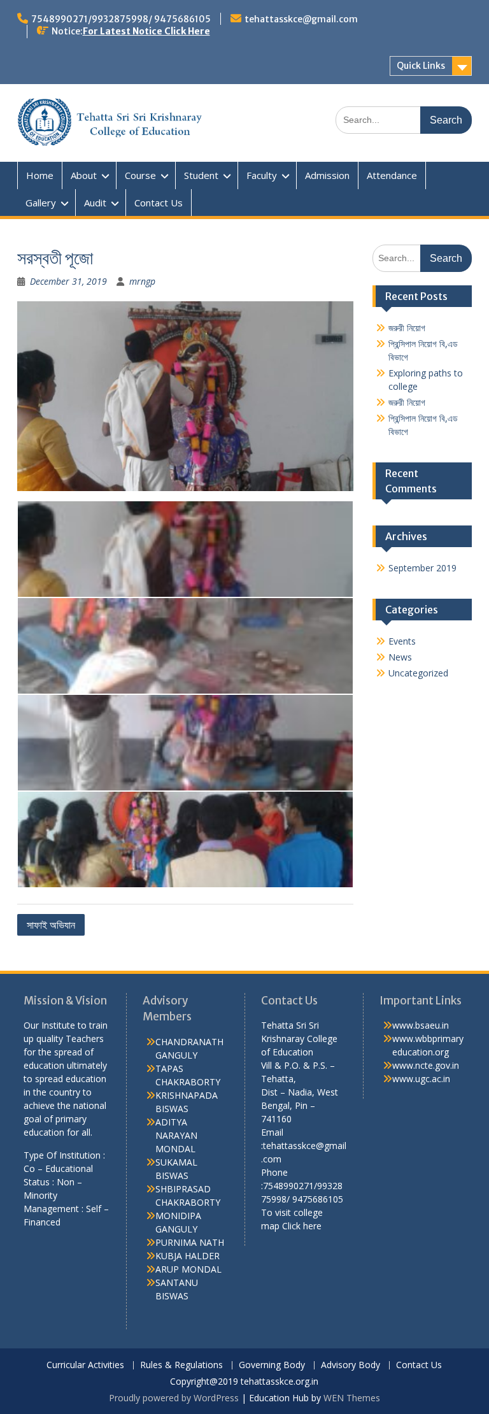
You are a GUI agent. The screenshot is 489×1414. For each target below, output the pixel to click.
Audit (95, 202)
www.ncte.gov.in (425, 1065)
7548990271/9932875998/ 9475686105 (121, 19)
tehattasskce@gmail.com (301, 19)
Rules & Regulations (181, 1365)
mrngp (142, 281)
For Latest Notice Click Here (146, 31)
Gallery (40, 202)
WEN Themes (351, 1398)
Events (402, 641)
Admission (327, 175)
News (400, 657)
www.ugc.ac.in (421, 1079)
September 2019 (422, 568)
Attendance (392, 175)
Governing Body (272, 1365)
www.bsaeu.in (420, 1025)
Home (39, 175)
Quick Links (421, 65)
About (84, 175)
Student (201, 175)
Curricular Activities (85, 1365)
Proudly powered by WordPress (174, 1398)
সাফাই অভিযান (51, 925)
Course (140, 175)
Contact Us (158, 202)
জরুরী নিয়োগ (406, 328)
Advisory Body (350, 1365)
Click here (302, 1226)
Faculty (261, 175)
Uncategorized (418, 673)
